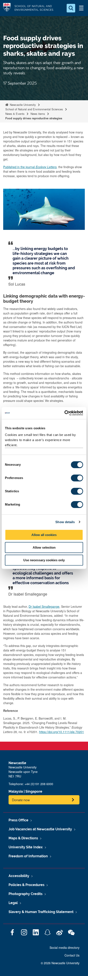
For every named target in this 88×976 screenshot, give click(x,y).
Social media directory (64, 947)
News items (38, 114)
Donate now (21, 799)
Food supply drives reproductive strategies (34, 118)
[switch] (77, 478)
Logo (7, 8)
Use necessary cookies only (44, 560)
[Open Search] (71, 8)
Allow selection (44, 547)
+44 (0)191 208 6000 (39, 784)
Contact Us (72, 955)
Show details (65, 522)
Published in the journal (30, 167)
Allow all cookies (44, 535)
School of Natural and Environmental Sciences (34, 109)
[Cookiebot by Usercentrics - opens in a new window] (64, 413)
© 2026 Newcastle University (60, 963)
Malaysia (16, 791)
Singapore (33, 791)
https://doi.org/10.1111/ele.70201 (61, 732)
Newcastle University (22, 105)
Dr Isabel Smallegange (44, 606)
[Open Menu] (81, 8)
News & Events (15, 114)
